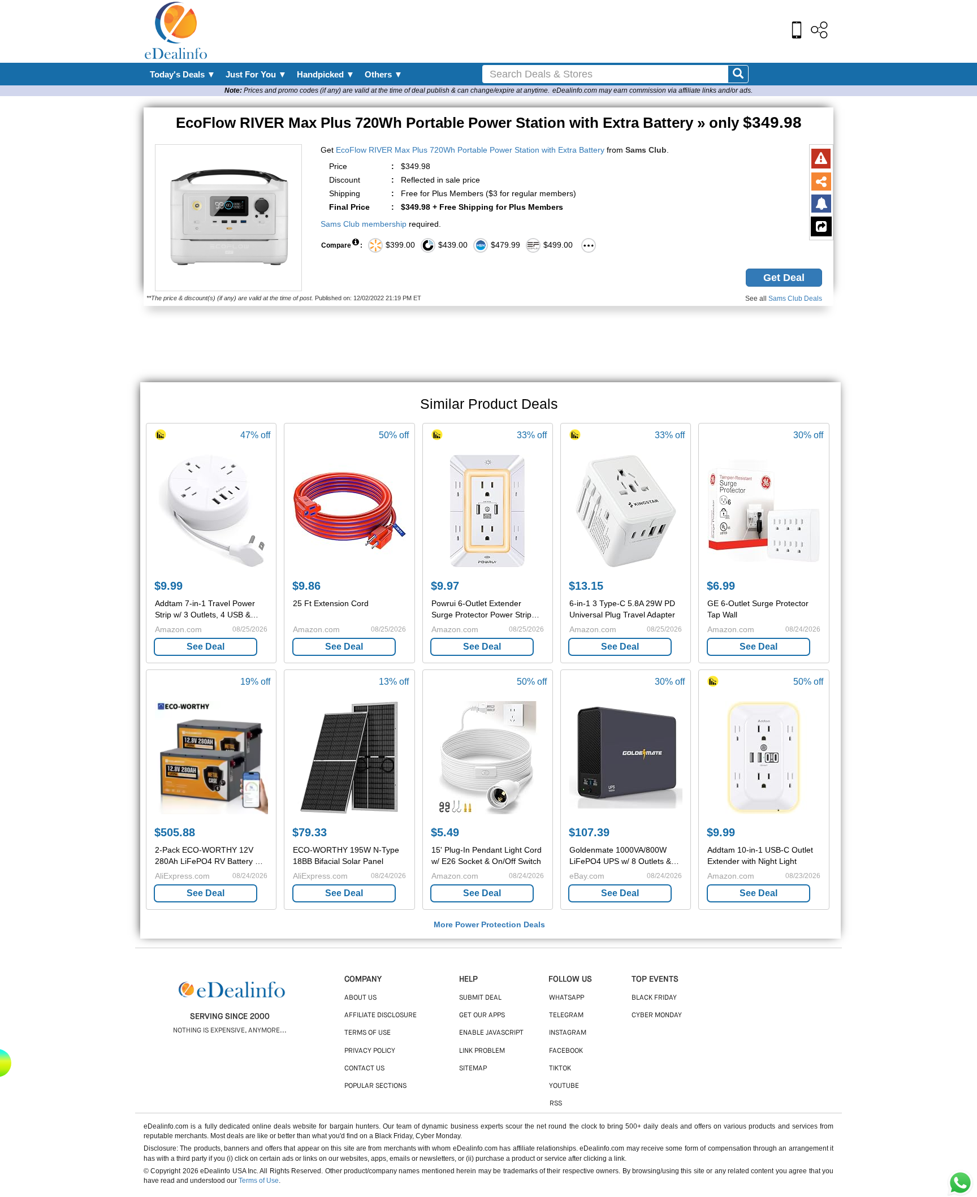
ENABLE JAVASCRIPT (491, 1033)
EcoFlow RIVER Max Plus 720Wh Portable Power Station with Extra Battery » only (489, 122)
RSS (556, 1103)
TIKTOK (560, 1068)
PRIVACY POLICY (369, 1051)
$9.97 (445, 586)
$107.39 (589, 832)
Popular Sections (375, 1086)
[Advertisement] (513, 31)
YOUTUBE (564, 1086)
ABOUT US (360, 998)
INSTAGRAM (567, 1033)
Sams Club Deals (795, 299)
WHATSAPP (566, 998)
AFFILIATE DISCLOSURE (380, 1015)
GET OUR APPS (482, 1015)
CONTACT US (364, 1068)
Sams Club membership (364, 223)
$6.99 (721, 586)
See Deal (205, 646)
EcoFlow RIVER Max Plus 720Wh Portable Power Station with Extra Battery (470, 149)
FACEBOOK (566, 1051)
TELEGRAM (566, 1015)
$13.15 (586, 586)
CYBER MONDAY (657, 1015)
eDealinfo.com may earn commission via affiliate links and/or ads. (652, 90)
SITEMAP (473, 1068)
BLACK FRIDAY (654, 998)
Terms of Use (259, 1181)
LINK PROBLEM (482, 1051)
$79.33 (309, 832)
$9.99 (168, 586)
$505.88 (174, 832)
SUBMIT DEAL (480, 998)
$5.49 (445, 832)
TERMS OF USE (367, 1033)
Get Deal (784, 277)
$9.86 (306, 586)
